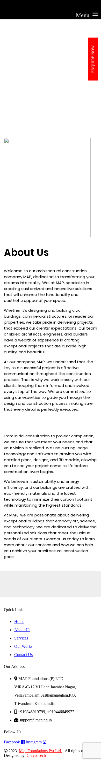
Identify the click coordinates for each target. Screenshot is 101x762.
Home (9, 103)
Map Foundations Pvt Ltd (40, 751)
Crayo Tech (36, 755)
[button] (50, 14)
